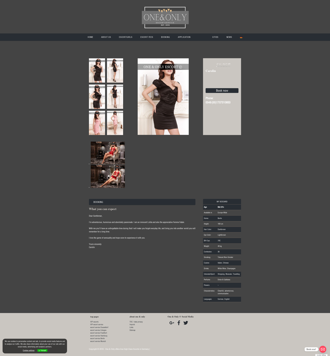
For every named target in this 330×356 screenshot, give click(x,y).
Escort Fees (146, 37)
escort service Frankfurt (98, 333)
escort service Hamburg (98, 336)
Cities (215, 37)
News (229, 37)
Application (184, 37)
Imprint (132, 324)
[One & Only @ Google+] (171, 325)
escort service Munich (98, 341)
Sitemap (132, 330)
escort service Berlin (97, 338)
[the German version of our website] (239, 37)
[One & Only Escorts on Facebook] (178, 325)
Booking (165, 37)
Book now (222, 90)
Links (131, 327)
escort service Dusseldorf (99, 327)
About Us (106, 37)
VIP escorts (94, 322)
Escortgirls (125, 37)
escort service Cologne (98, 330)
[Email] (322, 349)
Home (90, 37)
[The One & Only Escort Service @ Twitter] (185, 325)
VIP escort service (96, 324)
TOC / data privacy (136, 322)
